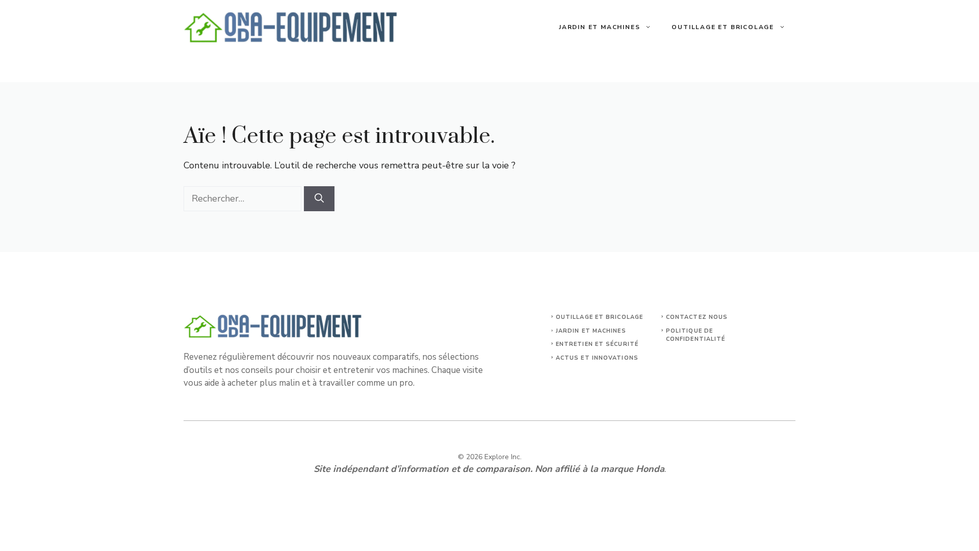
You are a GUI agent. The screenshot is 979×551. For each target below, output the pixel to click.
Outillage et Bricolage (723, 27)
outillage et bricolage (599, 317)
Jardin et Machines (599, 27)
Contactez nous (697, 317)
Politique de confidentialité (696, 335)
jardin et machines (591, 331)
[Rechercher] (319, 198)
